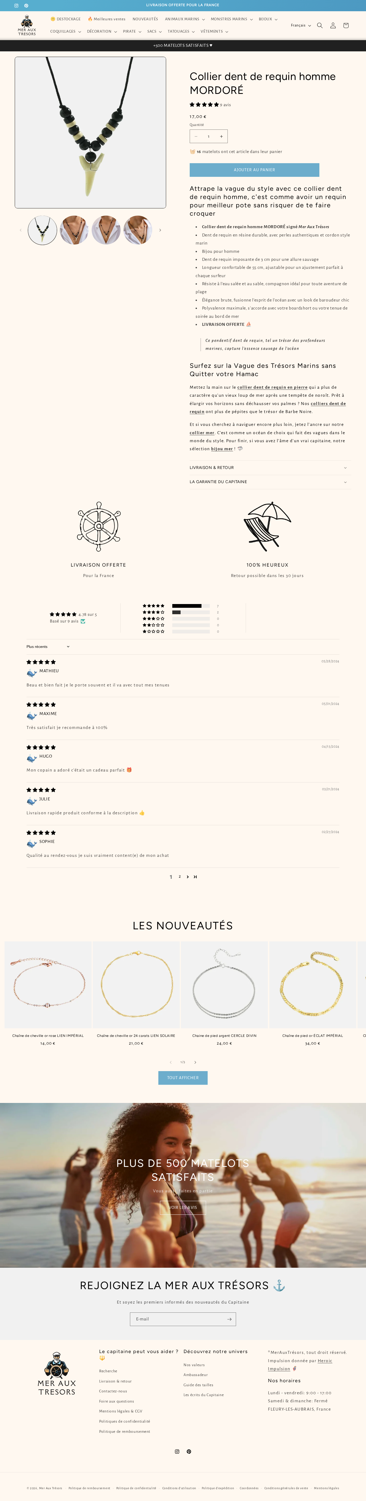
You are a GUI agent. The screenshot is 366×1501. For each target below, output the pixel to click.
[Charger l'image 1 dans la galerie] (42, 230)
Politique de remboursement (124, 1432)
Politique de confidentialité (136, 1488)
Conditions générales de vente (286, 1488)
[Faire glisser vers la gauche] (21, 230)
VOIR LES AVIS (183, 1207)
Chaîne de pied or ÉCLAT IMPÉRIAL (312, 1036)
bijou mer (222, 448)
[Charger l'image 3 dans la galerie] (106, 230)
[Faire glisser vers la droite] (160, 230)
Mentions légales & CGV (121, 1411)
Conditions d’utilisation (179, 1488)
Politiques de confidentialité (124, 1421)
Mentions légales (326, 1488)
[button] (184, 19)
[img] (41, 662)
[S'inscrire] (229, 1319)
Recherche (108, 1371)
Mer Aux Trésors (50, 1488)
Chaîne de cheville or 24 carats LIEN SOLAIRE (136, 1036)
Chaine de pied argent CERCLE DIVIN (224, 1036)
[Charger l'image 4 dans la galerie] (138, 230)
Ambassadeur (196, 1375)
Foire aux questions (116, 1401)
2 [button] (180, 876)
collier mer (202, 432)
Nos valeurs (194, 1365)
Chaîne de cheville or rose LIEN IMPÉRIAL (48, 1036)
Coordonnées (249, 1488)
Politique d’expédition (218, 1488)
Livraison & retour (115, 1381)
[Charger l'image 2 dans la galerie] (74, 230)
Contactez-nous (113, 1391)
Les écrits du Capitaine (204, 1395)
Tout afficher (183, 1078)
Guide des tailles (198, 1385)
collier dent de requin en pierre (272, 387)
